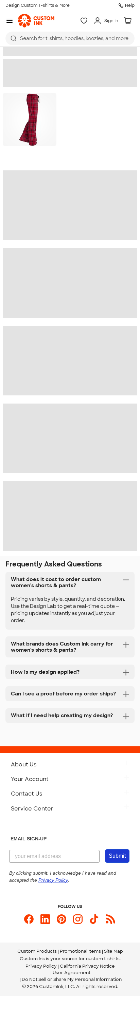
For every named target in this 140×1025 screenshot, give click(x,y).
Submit (117, 856)
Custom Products (37, 951)
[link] (36, 20)
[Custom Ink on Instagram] (78, 919)
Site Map (113, 951)
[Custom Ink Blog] (110, 919)
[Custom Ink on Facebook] (29, 919)
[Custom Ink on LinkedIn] (45, 919)
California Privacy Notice (87, 966)
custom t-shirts (103, 959)
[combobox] (70, 38)
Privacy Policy (41, 966)
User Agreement (71, 972)
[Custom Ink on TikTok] (94, 919)
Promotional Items (80, 951)
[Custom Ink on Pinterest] (61, 919)
